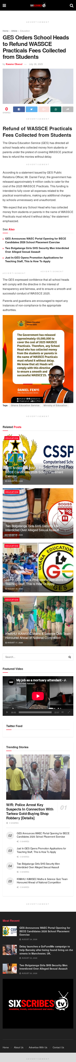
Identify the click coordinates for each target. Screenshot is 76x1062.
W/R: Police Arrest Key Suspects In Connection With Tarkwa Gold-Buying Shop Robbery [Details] (29, 811)
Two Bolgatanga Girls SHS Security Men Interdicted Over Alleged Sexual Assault (37, 250)
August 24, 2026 (15, 481)
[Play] (7, 712)
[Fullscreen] (69, 712)
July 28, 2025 (36, 64)
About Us (19, 1047)
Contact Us (58, 1047)
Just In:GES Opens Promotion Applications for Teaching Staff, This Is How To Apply (34, 259)
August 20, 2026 (15, 535)
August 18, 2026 (15, 588)
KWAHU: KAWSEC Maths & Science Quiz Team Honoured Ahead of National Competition (38, 635)
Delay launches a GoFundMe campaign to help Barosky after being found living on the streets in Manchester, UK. (46, 950)
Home (5, 30)
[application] (38, 696)
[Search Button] (69, 656)
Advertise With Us (38, 1047)
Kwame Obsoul (14, 64)
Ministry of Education (55, 405)
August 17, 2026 (15, 642)
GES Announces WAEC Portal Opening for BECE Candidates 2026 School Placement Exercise (35, 240)
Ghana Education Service (25, 405)
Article (14, 30)
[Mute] (62, 712)
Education (25, 30)
